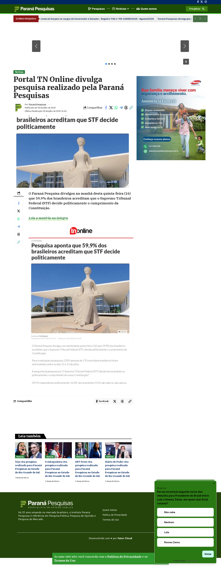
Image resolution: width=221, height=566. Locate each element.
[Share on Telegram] (121, 107)
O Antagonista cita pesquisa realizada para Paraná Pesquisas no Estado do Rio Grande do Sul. (57, 468)
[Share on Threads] (126, 107)
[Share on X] (111, 107)
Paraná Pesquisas (37, 104)
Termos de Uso (64, 560)
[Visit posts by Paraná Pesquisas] (18, 107)
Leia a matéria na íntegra (48, 218)
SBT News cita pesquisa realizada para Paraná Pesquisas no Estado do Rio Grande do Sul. (87, 468)
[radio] (161, 512)
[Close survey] (213, 483)
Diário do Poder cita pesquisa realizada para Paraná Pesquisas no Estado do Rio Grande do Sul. (117, 468)
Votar (208, 554)
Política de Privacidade (124, 556)
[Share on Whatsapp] (116, 107)
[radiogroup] (185, 527)
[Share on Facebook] (106, 107)
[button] (197, 8)
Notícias (19, 72)
